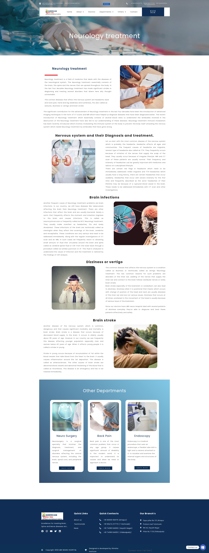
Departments (105, 12)
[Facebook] (42, 531)
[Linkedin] (60, 531)
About (79, 12)
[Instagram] (47, 531)
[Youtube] (51, 531)
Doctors (91, 12)
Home (69, 12)
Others (121, 12)
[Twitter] (55, 531)
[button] (153, 12)
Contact (133, 12)
